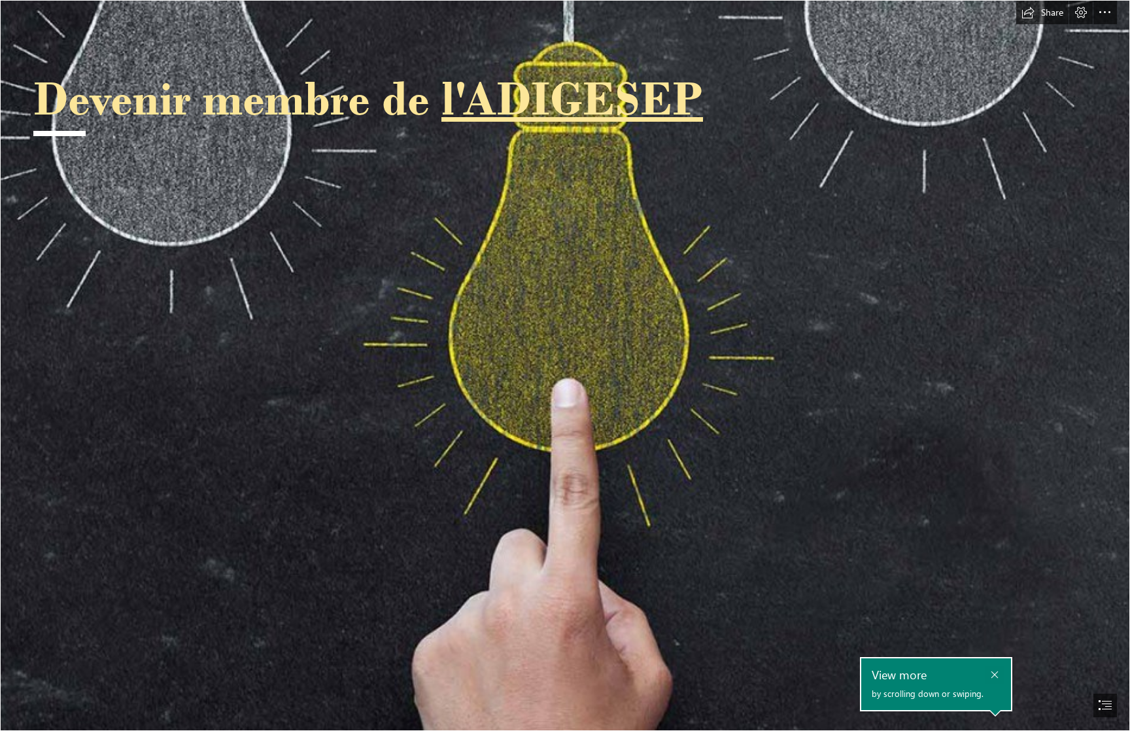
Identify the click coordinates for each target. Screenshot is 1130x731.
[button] (1042, 12)
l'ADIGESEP (572, 98)
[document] (565, 365)
